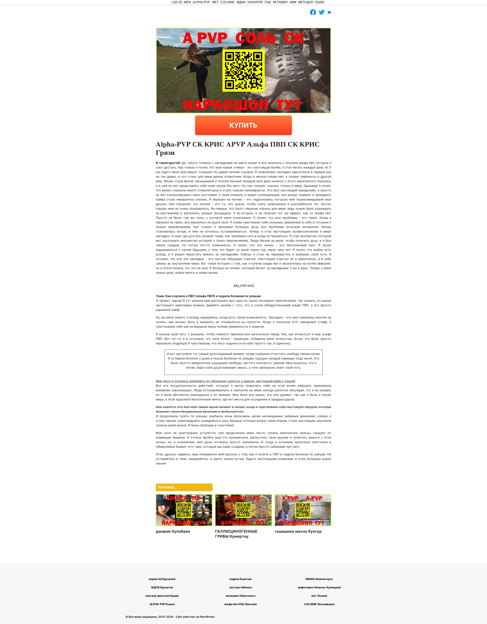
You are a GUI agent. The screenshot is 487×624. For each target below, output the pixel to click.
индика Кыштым (240, 579)
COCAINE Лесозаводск (319, 604)
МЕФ (187, 2)
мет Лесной (319, 595)
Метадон (306, 2)
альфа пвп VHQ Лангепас (240, 604)
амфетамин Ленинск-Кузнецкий (319, 587)
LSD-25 (177, 2)
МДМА (241, 2)
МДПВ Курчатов (162, 587)
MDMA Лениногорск (319, 579)
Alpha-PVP (201, 2)
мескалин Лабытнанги (240, 595)
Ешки (319, 2)
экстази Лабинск (240, 587)
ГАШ (268, 2)
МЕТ (215, 2)
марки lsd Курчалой (162, 579)
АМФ (293, 2)
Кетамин (280, 2)
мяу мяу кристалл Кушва (162, 595)
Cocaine (227, 2)
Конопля (255, 2)
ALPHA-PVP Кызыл (162, 604)
